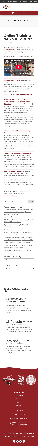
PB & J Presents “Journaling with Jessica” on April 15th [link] (19, 321)
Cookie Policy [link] (30, 436)
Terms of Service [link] (19, 436)
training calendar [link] (9, 49)
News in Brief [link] (8, 217)
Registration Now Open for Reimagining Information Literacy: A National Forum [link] (16, 299)
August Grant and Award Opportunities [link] (17, 243)
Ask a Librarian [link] (20, 13)
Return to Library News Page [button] (20, 20)
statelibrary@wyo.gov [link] (29, 1)
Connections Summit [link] (11, 171)
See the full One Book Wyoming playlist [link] (18, 94)
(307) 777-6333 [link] (11, 1)
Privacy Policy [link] (7, 436)
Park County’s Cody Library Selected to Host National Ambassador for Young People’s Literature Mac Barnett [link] (18, 212)
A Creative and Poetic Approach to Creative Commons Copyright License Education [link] (17, 102)
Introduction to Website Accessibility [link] (17, 131)
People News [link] (8, 230)
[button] (14, 441)
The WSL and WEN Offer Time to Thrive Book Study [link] (19, 341)
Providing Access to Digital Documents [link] (17, 153)
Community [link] (19, 405)
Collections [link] (19, 395)
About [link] (19, 402)
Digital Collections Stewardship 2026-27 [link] (17, 250)
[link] (4, 1)
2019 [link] (20, 171)
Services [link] (19, 398)
